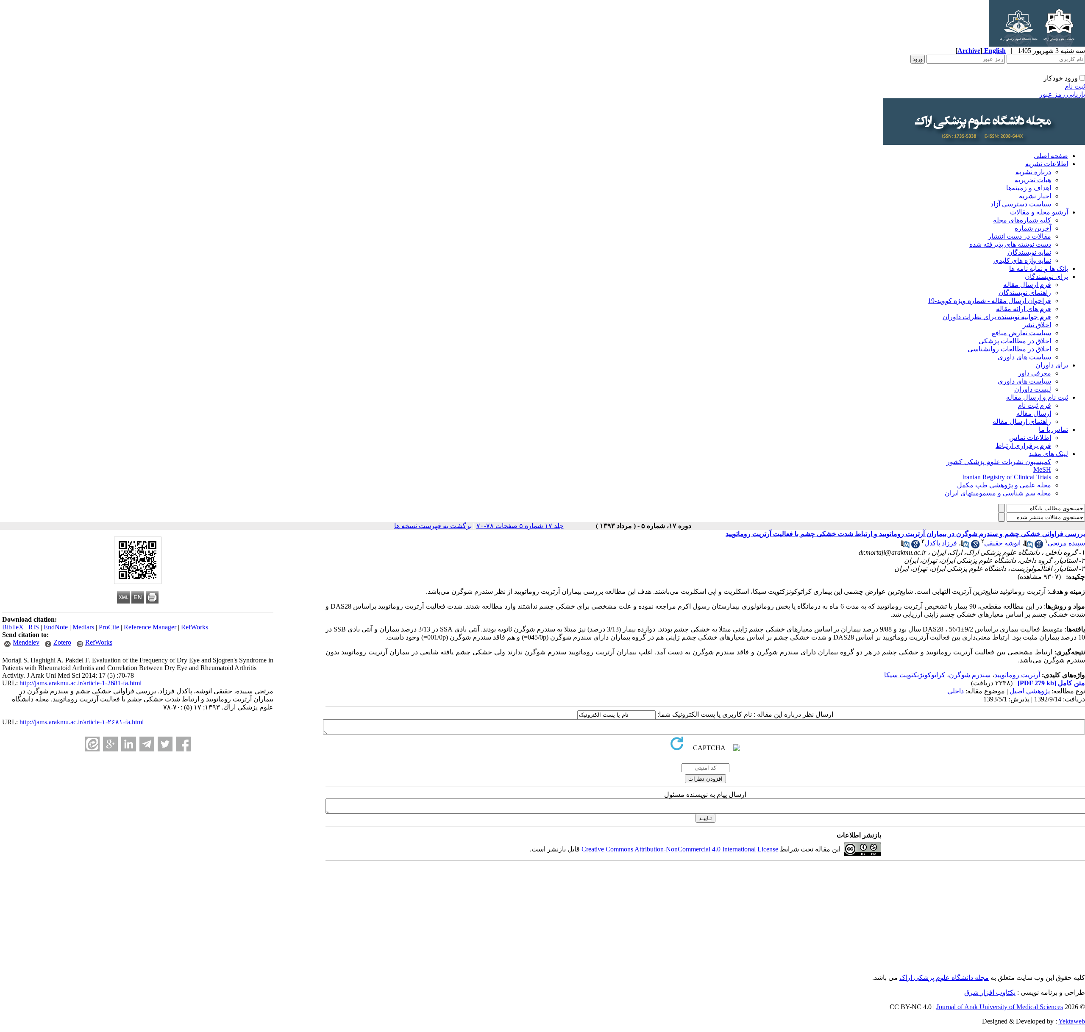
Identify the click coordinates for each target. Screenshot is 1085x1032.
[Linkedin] (128, 744)
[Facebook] (183, 744)
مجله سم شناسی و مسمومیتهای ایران (998, 493)
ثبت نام (1075, 86)
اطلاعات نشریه (1046, 163)
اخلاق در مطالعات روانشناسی (1009, 349)
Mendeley (26, 642)
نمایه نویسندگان (1029, 252)
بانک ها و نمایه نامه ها (1038, 268)
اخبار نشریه (1035, 196)
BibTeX (13, 627)
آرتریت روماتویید (1017, 675)
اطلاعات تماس (1030, 437)
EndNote (56, 627)
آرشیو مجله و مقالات (1039, 212)
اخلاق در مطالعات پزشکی (1015, 341)
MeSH (1042, 469)
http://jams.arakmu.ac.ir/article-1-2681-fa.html (80, 683)
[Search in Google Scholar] (1039, 546)
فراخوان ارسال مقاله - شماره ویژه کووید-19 (989, 300)
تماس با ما (1053, 429)
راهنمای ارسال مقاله (1022, 421)
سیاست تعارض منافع (1021, 333)
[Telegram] (146, 744)
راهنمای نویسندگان (1025, 292)
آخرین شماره (1033, 228)
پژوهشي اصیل (1030, 691)
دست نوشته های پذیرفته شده (1010, 244)
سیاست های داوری (1024, 357)
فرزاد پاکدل (940, 543)
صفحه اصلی (1051, 155)
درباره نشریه (1033, 171)
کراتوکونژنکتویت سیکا (914, 675)
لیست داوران (1032, 389)
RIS (33, 627)
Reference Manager (150, 627)
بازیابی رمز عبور (1062, 94)
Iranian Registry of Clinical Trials (1006, 477)
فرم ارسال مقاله (1027, 284)
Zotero (62, 642)
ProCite (109, 627)
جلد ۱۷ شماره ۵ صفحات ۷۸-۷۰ (520, 525)
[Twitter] (165, 744)
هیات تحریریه (1033, 180)
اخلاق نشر (1037, 324)
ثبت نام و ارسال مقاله (1037, 397)
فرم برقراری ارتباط (1023, 445)
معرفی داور (1034, 373)
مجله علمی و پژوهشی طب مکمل (1004, 485)
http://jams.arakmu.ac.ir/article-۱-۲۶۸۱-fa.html (81, 722)
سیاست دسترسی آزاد (1020, 204)
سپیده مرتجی (1066, 543)
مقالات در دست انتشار (1019, 236)
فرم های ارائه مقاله (1023, 308)
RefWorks (194, 627)
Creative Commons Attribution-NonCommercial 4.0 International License (679, 849)
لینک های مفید (1048, 453)
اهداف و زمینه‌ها (1028, 188)
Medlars (83, 627)
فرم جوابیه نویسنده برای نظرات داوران (997, 316)
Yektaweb (1071, 1021)
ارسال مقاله (1033, 413)
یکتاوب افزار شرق (989, 992)
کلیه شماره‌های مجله (1022, 220)
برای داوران (1051, 365)
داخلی (955, 691)
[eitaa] (92, 744)
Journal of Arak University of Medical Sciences (999, 1006)
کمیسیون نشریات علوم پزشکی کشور (998, 461)
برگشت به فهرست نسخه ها (433, 525)
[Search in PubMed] (1028, 546)
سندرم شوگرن (969, 675)
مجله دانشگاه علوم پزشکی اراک (944, 977)
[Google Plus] (110, 744)
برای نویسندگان (1046, 276)
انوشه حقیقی (1002, 543)
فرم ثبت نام (1034, 405)
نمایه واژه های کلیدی (1022, 260)
